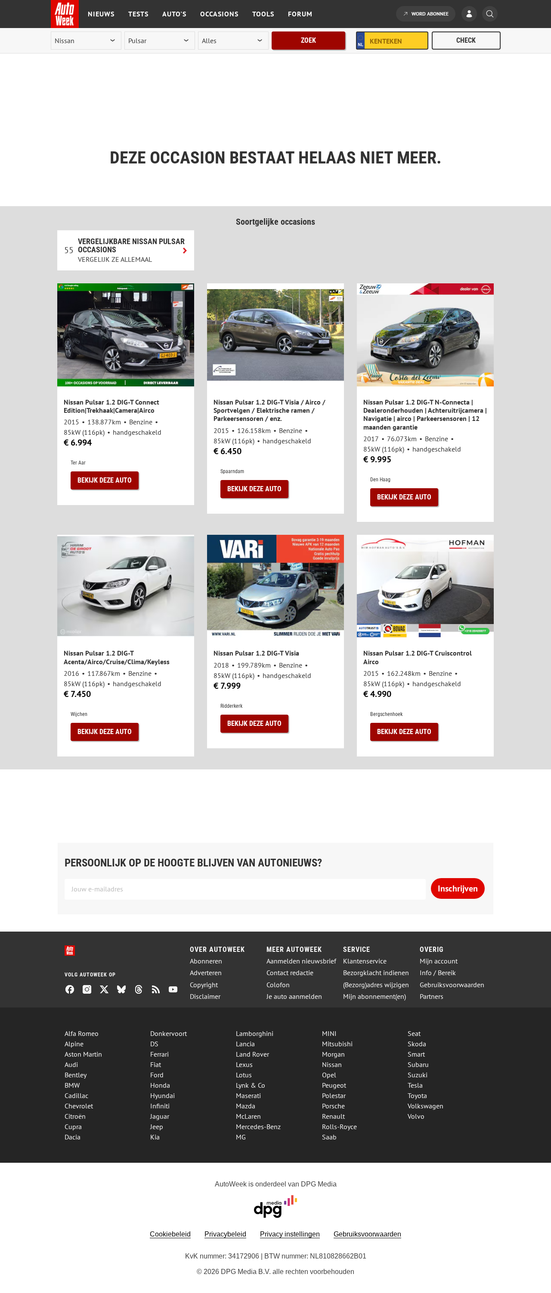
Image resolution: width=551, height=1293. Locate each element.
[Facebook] (73, 990)
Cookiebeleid (170, 1234)
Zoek (308, 40)
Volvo (416, 1116)
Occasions (219, 13)
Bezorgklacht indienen (376, 973)
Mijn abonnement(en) (374, 996)
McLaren (248, 1116)
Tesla (415, 1085)
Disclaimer (205, 996)
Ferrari (159, 1054)
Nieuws (101, 13)
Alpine (74, 1043)
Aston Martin (83, 1054)
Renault (333, 1116)
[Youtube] (176, 990)
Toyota (417, 1095)
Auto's (174, 13)
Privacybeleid (225, 1234)
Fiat (155, 1064)
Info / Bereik (438, 973)
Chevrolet (79, 1106)
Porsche (333, 1106)
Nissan (332, 1064)
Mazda (245, 1106)
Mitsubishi (337, 1043)
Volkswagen (425, 1106)
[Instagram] (90, 990)
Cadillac (76, 1095)
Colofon (278, 985)
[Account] (471, 14)
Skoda (417, 1043)
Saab (329, 1137)
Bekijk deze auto (104, 480)
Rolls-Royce (339, 1126)
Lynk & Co (250, 1085)
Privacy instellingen (290, 1234)
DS (154, 1043)
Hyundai (162, 1095)
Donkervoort (168, 1033)
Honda (160, 1085)
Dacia (72, 1137)
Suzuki (417, 1074)
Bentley (76, 1074)
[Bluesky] (124, 990)
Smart (416, 1054)
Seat (414, 1033)
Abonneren (206, 961)
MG (241, 1137)
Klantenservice (365, 961)
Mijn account (439, 961)
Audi (71, 1064)
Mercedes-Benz (258, 1126)
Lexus (244, 1064)
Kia (155, 1137)
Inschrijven (458, 888)
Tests (138, 13)
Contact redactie (289, 973)
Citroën (75, 1116)
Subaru (418, 1064)
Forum (300, 13)
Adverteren (206, 973)
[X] (107, 990)
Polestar (334, 1095)
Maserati (248, 1095)
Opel (329, 1074)
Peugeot (334, 1085)
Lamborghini (254, 1033)
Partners (431, 996)
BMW (72, 1085)
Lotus (244, 1074)
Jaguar (159, 1116)
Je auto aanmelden (294, 996)
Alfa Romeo (82, 1033)
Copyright (204, 985)
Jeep (156, 1126)
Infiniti (160, 1106)
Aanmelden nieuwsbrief (301, 961)
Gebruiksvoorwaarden (452, 985)
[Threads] (142, 990)
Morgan (333, 1054)
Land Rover (252, 1054)
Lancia (245, 1043)
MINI (329, 1033)
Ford (157, 1074)
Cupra (73, 1126)
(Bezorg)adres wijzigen (376, 985)
